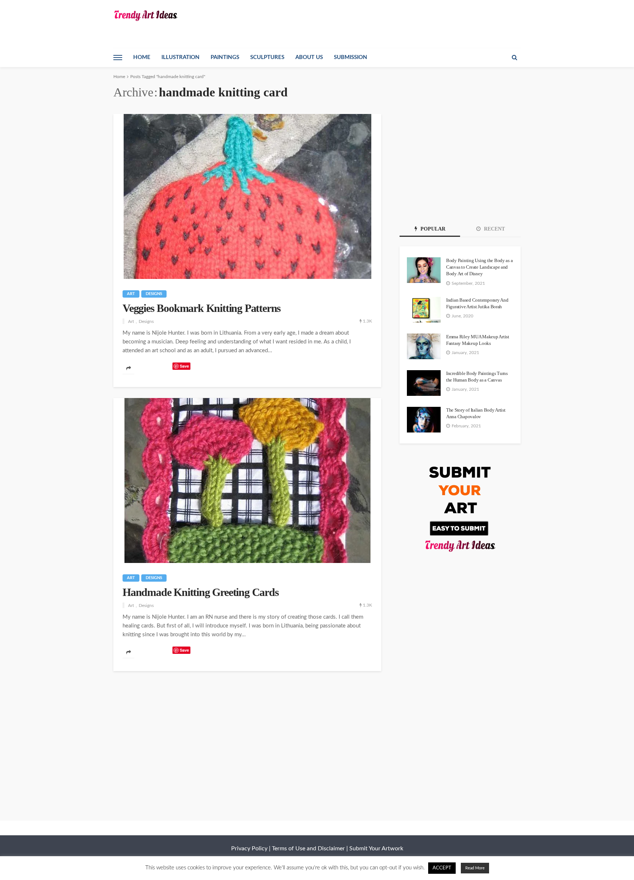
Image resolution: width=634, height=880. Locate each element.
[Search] (514, 57)
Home (141, 57)
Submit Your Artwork (376, 848)
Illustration (180, 57)
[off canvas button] (117, 57)
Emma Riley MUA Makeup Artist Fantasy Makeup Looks (477, 340)
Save (184, 366)
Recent (493, 229)
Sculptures (267, 57)
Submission (350, 57)
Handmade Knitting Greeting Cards (201, 592)
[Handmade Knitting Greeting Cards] (247, 480)
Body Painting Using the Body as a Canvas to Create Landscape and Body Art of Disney (479, 267)
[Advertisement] (460, 160)
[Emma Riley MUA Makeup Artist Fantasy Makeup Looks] (424, 346)
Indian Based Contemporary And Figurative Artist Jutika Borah (477, 303)
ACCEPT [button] (442, 868)
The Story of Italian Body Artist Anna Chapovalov (476, 413)
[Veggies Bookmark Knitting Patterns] (247, 196)
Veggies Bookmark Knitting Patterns (202, 308)
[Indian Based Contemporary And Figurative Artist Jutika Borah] (424, 310)
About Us (309, 57)
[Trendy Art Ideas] (145, 15)
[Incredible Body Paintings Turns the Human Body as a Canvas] (424, 383)
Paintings (225, 57)
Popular (432, 229)
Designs (154, 294)
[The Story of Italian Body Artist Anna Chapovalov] (424, 419)
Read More (475, 868)
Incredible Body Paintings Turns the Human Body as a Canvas (477, 377)
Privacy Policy (249, 848)
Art (131, 294)
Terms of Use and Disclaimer (308, 848)
